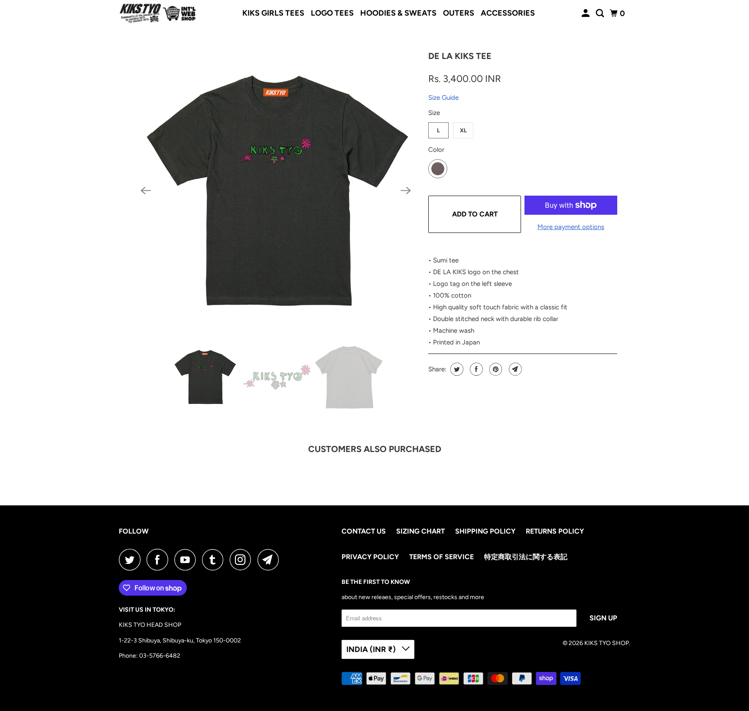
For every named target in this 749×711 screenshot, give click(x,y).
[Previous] (145, 190)
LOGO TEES (332, 13)
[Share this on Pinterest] (494, 369)
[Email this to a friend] (514, 369)
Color (436, 150)
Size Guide (443, 98)
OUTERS (458, 13)
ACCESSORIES (508, 13)
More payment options (570, 227)
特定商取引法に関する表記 (525, 557)
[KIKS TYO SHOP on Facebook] (160, 559)
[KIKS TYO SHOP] (158, 13)
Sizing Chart (420, 531)
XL (463, 130)
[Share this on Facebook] (475, 369)
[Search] (600, 13)
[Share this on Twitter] (455, 369)
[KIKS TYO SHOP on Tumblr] (215, 559)
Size (434, 113)
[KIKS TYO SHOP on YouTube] (187, 559)
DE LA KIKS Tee (460, 56)
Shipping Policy (485, 531)
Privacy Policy (370, 557)
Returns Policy (555, 531)
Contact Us (364, 531)
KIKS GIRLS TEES (273, 13)
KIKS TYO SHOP (606, 643)
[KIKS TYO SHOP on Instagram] (243, 559)
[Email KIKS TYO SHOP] (270, 559)
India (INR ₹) (371, 649)
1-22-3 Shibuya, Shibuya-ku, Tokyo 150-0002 (180, 640)
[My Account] (586, 13)
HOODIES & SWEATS (398, 13)
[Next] (405, 190)
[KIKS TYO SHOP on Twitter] (132, 559)
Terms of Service (441, 557)
